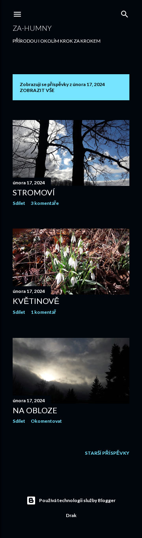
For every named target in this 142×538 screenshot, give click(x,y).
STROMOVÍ (34, 192)
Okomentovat (46, 421)
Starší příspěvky (107, 453)
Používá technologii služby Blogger (77, 500)
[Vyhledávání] (124, 12)
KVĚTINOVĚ (36, 301)
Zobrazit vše (37, 90)
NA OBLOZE (35, 410)
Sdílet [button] (19, 203)
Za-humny (32, 28)
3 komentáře (45, 203)
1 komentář (43, 312)
